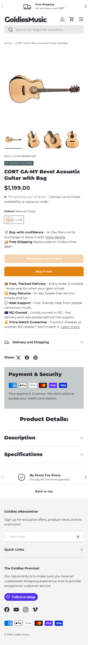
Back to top (44, 491)
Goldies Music (21, 634)
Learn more (70, 327)
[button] (71, 19)
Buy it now (44, 271)
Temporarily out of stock (44, 258)
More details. (55, 237)
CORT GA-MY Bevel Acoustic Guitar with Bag (42, 43)
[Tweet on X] (18, 357)
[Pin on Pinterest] (35, 357)
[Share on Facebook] (27, 357)
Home (8, 43)
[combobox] (44, 29)
